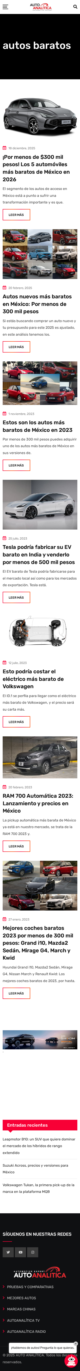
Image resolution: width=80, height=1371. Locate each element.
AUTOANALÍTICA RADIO (26, 1331)
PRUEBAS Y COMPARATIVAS (30, 1287)
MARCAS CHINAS (21, 1309)
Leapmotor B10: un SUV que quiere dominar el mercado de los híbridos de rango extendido (39, 1146)
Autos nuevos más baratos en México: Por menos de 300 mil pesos (37, 304)
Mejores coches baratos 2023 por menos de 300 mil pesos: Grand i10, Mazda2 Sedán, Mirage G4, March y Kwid (38, 943)
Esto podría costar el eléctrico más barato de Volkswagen (33, 678)
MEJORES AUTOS (21, 1298)
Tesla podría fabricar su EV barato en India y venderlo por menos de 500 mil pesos (39, 554)
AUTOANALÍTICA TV (23, 1320)
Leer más (16, 215)
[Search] (75, 6)
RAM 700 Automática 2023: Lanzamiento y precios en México (38, 803)
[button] (71, 1361)
